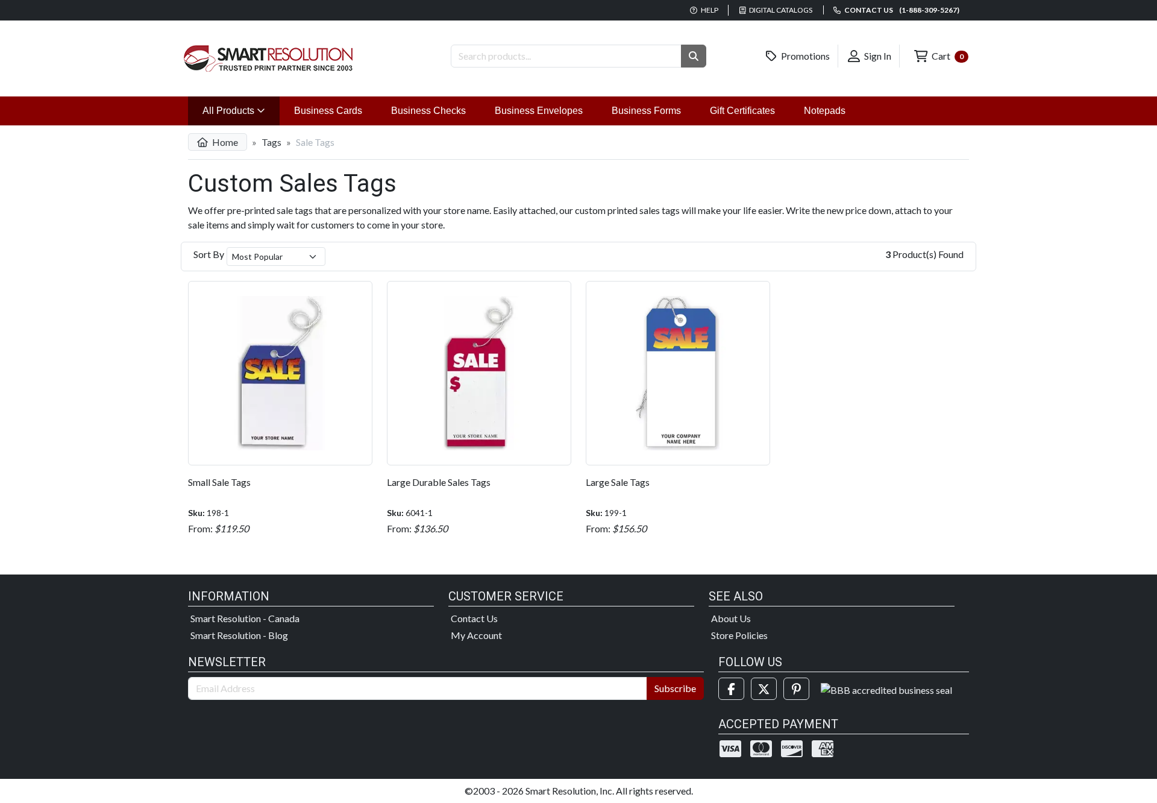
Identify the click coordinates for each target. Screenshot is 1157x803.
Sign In (876, 55)
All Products (241, 110)
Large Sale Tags (618, 482)
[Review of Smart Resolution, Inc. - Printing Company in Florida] (886, 688)
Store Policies (739, 635)
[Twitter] (764, 689)
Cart (947, 55)
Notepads (824, 110)
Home (224, 142)
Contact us (901, 9)
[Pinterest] (796, 689)
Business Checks (428, 110)
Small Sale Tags (219, 482)
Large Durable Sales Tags (439, 482)
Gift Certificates (742, 110)
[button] (693, 56)
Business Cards (328, 110)
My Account (476, 635)
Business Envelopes (539, 110)
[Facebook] (731, 689)
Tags (271, 142)
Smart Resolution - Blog (239, 635)
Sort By (208, 254)
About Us (731, 618)
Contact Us (474, 618)
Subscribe (675, 688)
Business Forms (646, 110)
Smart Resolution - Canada (244, 618)
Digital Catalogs (780, 9)
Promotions (804, 55)
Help (709, 9)
